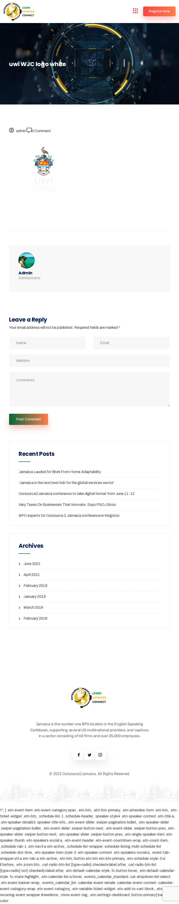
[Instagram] (100, 754)
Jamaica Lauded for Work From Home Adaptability (60, 472)
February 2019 (35, 586)
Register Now (159, 11)
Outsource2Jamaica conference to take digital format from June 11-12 (76, 494)
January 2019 (35, 596)
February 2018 (35, 618)
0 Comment (41, 131)
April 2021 (32, 575)
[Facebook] (79, 754)
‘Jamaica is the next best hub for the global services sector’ (66, 483)
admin (21, 131)
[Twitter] (89, 754)
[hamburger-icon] (135, 11)
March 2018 (33, 607)
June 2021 (32, 564)
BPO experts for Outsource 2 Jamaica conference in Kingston (69, 516)
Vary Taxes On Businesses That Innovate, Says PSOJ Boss (67, 505)
